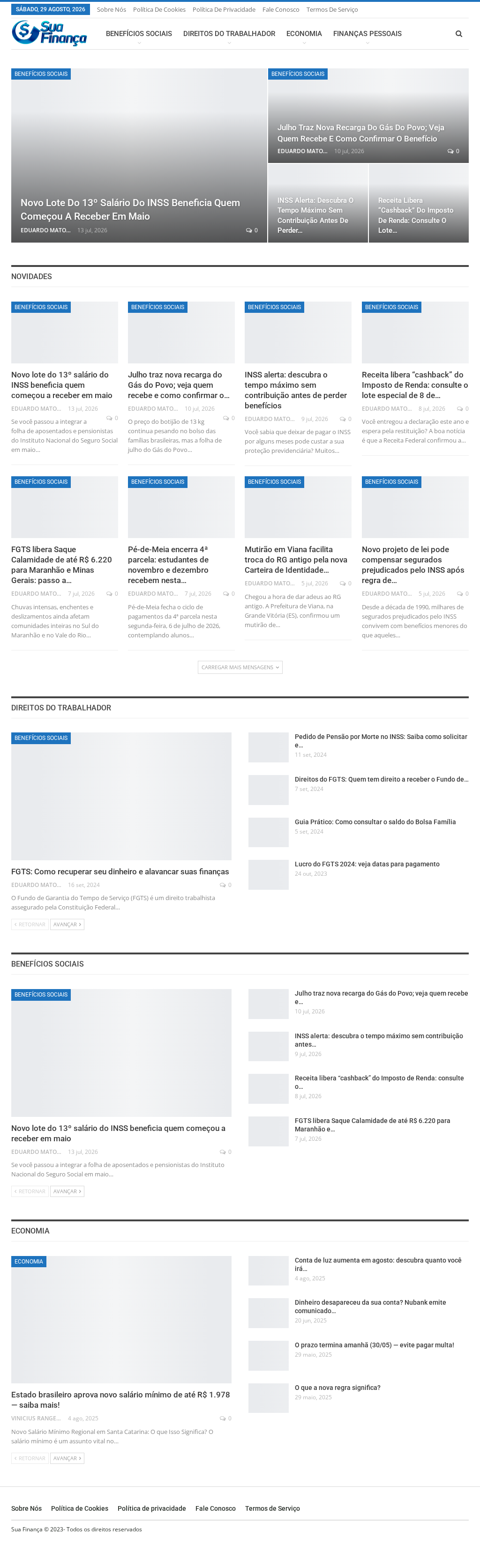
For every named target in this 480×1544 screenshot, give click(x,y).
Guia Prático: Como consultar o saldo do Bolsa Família (375, 822)
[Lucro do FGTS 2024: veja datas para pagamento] (268, 875)
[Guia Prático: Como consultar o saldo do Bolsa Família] (268, 833)
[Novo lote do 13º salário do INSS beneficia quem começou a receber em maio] (139, 155)
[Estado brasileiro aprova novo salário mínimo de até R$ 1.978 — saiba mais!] (121, 1320)
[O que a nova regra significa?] (268, 1398)
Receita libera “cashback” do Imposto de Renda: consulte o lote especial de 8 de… (415, 385)
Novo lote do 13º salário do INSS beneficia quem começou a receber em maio (61, 385)
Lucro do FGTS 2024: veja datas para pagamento (367, 864)
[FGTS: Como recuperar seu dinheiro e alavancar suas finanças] (121, 796)
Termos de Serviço (332, 9)
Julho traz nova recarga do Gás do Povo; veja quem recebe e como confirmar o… (179, 385)
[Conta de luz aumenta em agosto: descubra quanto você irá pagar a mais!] (268, 1271)
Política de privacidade (224, 9)
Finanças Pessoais (367, 34)
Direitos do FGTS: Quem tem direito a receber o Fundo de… (382, 779)
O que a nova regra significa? (338, 1387)
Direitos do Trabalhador (229, 34)
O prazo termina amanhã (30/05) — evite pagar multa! (374, 1345)
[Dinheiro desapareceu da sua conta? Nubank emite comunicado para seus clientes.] (268, 1313)
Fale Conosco (281, 9)
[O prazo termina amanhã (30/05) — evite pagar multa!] (268, 1356)
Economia (304, 34)
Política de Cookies (159, 9)
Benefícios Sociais (139, 34)
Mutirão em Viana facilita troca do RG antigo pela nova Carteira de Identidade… (296, 560)
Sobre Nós (111, 9)
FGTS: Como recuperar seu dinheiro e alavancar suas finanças (120, 871)
